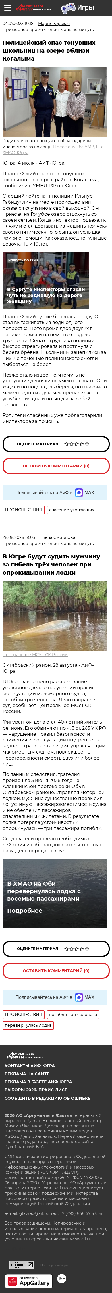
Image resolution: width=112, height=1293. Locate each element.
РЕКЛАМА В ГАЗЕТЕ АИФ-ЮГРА (38, 1081)
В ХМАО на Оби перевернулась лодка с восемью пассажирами (44, 891)
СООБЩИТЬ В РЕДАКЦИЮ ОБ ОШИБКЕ (47, 1098)
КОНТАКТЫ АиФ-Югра (30, 1065)
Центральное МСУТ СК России (35, 654)
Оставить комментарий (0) (56, 466)
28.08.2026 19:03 (19, 537)
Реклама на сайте (27, 1073)
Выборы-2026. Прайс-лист (36, 1089)
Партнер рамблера (54, 1265)
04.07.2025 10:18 (18, 23)
